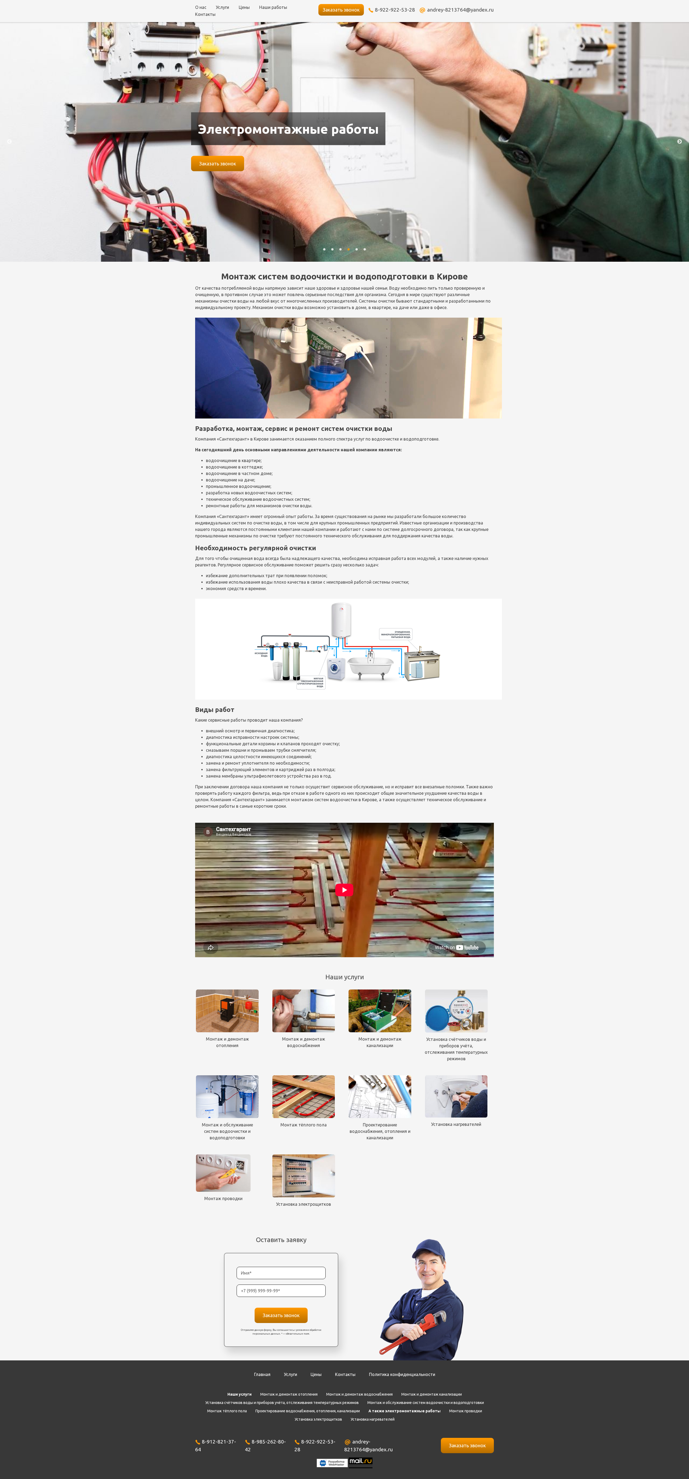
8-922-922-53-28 (395, 10)
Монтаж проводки (465, 1411)
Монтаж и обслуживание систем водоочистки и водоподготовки (425, 1402)
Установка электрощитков (318, 1419)
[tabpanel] (344, 142)
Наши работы (273, 7)
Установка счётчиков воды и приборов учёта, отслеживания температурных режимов (282, 1402)
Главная (262, 1374)
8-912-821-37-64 (215, 1445)
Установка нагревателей (373, 1419)
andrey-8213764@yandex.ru (460, 10)
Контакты (205, 14)
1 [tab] (324, 252)
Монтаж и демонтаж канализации (431, 1394)
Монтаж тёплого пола (227, 1411)
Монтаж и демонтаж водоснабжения (359, 1394)
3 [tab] (340, 252)
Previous (9, 141)
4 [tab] (348, 252)
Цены (244, 7)
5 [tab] (356, 252)
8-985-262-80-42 (265, 1445)
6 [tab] (364, 252)
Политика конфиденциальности (402, 1374)
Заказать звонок (341, 9)
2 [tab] (332, 252)
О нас (200, 7)
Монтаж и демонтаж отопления (289, 1394)
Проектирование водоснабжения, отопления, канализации (307, 1411)
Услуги (222, 7)
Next (679, 141)
